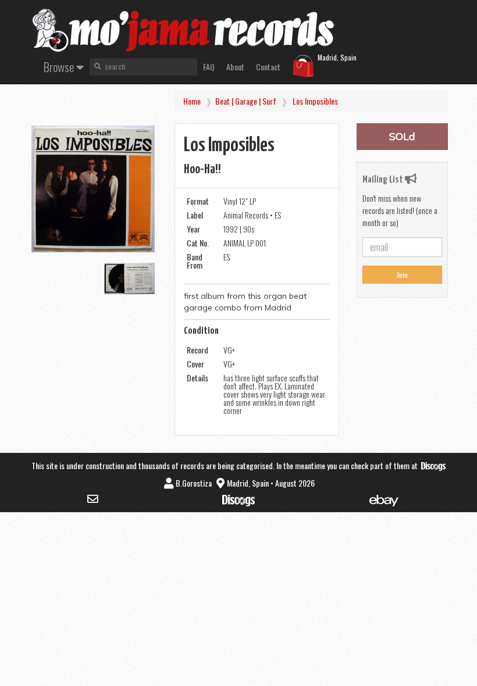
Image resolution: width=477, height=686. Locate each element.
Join (402, 275)
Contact (268, 66)
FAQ (209, 66)
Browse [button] (60, 67)
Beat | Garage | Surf (245, 101)
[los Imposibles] (93, 189)
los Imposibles (315, 101)
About (235, 66)
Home (192, 101)
